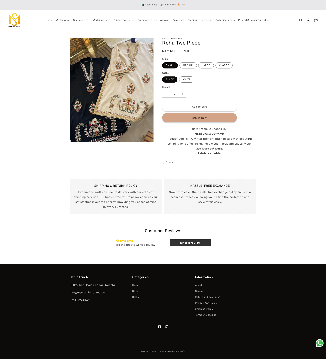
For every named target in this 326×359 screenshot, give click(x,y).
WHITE (187, 79)
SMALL (170, 65)
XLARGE (224, 65)
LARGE (206, 65)
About (198, 285)
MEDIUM (188, 65)
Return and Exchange (207, 297)
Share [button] (169, 162)
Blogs (135, 297)
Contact (199, 291)
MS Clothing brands (157, 351)
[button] (301, 20)
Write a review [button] (190, 242)
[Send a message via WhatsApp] (319, 343)
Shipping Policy (204, 309)
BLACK (170, 79)
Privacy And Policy (206, 303)
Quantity (166, 87)
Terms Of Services (205, 314)
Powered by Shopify (176, 351)
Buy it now (199, 117)
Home (135, 285)
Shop (135, 291)
